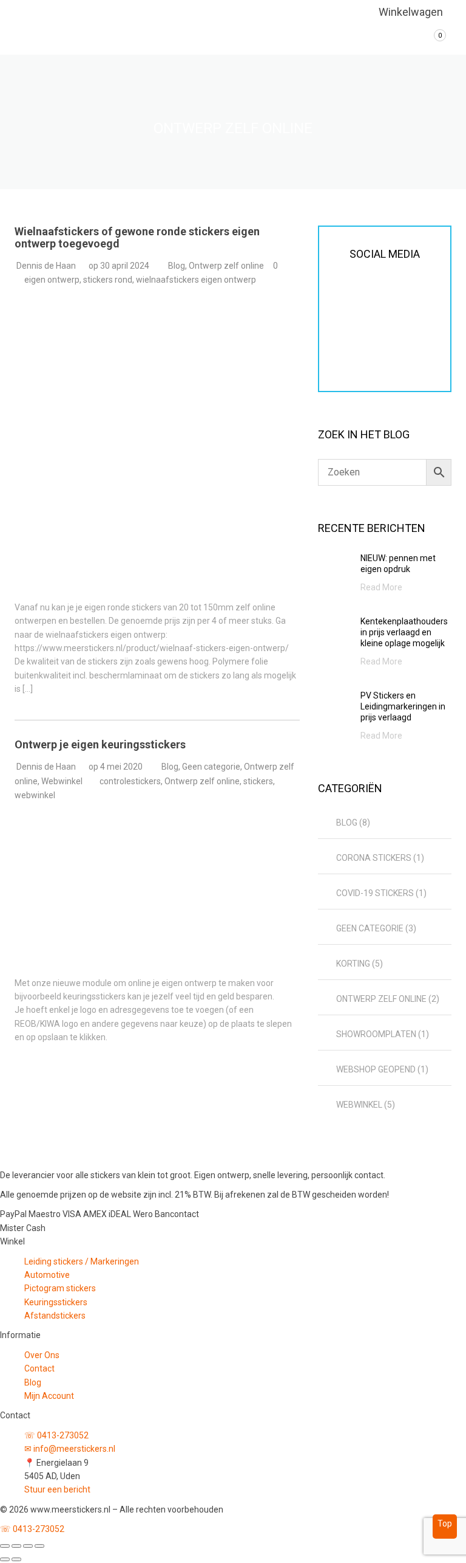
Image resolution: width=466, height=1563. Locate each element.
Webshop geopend (376, 1069)
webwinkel (35, 795)
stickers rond (107, 280)
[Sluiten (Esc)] (39, 1546)
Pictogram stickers (60, 1288)
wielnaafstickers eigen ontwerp (196, 280)
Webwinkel (62, 781)
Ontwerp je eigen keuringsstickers (100, 744)
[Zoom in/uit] (5, 1546)
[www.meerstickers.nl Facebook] (345, 323)
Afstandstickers (55, 1315)
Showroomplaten (376, 1034)
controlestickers (130, 781)
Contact (39, 1368)
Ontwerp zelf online (226, 266)
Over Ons (41, 1355)
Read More (381, 587)
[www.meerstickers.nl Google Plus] (397, 323)
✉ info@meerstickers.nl (69, 1449)
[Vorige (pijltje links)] (5, 1559)
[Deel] (28, 1546)
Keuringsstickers (55, 1302)
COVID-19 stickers (375, 893)
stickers (258, 781)
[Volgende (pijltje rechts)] (16, 1559)
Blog (176, 266)
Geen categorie (211, 766)
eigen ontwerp (51, 280)
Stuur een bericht (57, 1489)
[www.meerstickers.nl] (46, 27)
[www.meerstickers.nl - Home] (81, 1157)
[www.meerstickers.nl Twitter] (371, 323)
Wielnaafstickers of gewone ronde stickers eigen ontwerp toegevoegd (137, 237)
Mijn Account (49, 1396)
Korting (353, 963)
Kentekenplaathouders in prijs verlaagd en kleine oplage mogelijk (404, 632)
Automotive (47, 1275)
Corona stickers (373, 858)
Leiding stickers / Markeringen (81, 1261)
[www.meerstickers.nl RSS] (423, 323)
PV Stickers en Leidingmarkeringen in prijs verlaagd (402, 706)
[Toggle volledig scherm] (16, 1546)
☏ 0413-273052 (56, 1435)
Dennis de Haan (46, 266)
